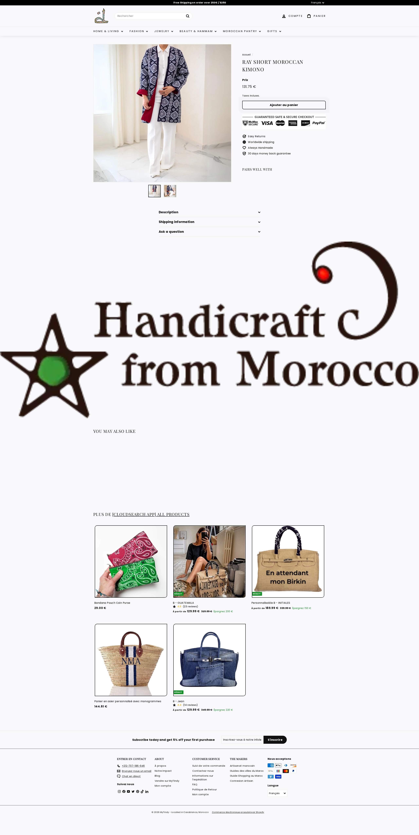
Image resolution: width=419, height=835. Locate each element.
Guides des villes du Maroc (247, 771)
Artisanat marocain (242, 765)
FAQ (194, 784)
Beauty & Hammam (197, 31)
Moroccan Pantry (240, 31)
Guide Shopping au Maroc (246, 775)
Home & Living (106, 31)
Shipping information (176, 222)
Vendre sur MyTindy (167, 780)
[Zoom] (162, 113)
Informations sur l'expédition (202, 777)
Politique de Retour (204, 789)
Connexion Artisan (241, 780)
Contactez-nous (203, 771)
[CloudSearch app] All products (151, 514)
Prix (245, 80)
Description (168, 212)
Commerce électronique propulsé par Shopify (238, 812)
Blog (157, 775)
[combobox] (153, 16)
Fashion (137, 31)
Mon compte (163, 785)
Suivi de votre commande (208, 765)
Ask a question (171, 231)
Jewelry (162, 31)
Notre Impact (163, 771)
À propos (160, 765)
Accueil (246, 54)
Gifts (272, 31)
